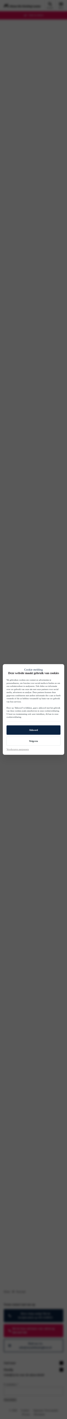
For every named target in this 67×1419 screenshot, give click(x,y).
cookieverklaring (51, 711)
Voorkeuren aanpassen (18, 749)
